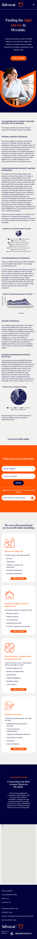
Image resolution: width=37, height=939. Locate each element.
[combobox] (15, 469)
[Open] (33, 469)
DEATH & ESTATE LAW (9, 920)
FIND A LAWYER (18, 578)
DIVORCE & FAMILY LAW (10, 908)
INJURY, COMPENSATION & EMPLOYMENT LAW (17, 916)
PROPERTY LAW (7, 912)
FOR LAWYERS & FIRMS (9, 895)
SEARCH (18, 483)
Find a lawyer (18, 58)
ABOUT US (5, 898)
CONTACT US (6, 902)
